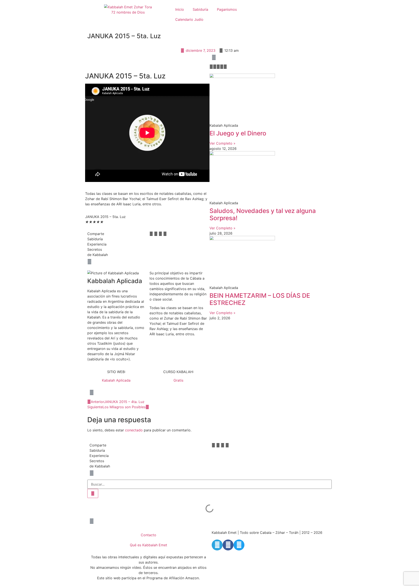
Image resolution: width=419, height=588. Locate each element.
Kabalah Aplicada (116, 380)
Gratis (178, 380)
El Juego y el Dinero (238, 133)
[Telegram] (217, 545)
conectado (134, 430)
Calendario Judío (189, 19)
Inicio (179, 9)
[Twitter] (239, 545)
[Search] (92, 493)
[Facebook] (228, 545)
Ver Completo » (222, 143)
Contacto (148, 535)
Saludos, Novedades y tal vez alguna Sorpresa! (263, 214)
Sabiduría (200, 9)
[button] (151, 233)
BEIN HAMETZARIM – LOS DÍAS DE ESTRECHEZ (260, 299)
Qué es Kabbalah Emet (148, 545)
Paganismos (227, 9)
